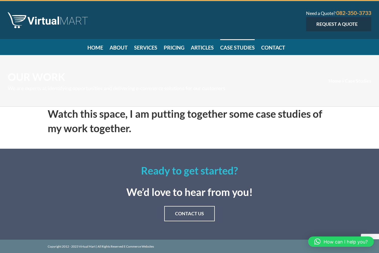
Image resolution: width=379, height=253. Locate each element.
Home (334, 81)
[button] (341, 241)
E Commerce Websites (139, 246)
